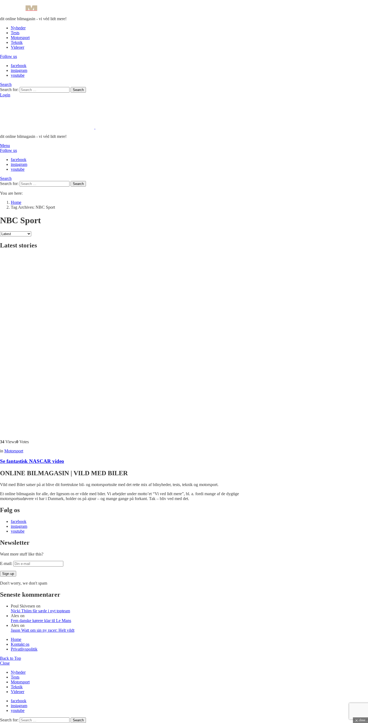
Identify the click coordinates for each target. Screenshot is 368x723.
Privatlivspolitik (24, 649)
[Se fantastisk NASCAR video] (134, 344)
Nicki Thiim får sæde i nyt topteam (40, 611)
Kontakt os (20, 644)
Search (78, 90)
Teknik (17, 42)
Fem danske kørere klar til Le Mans (41, 620)
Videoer (17, 47)
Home (16, 639)
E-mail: (6, 563)
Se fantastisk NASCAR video (32, 461)
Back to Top (10, 658)
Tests (15, 32)
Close (5, 663)
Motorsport (20, 37)
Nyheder (18, 28)
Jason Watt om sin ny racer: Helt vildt (42, 630)
